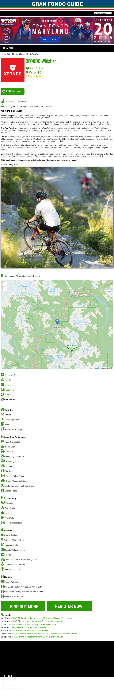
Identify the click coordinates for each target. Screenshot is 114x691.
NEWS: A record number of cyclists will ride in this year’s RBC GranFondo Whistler (44, 633)
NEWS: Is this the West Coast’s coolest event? (30, 630)
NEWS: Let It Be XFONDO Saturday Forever (29, 627)
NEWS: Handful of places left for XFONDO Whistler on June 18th (37, 637)
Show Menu (8, 48)
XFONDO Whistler (34, 54)
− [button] (5, 289)
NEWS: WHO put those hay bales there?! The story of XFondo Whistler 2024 (42, 618)
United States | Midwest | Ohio (13, 54)
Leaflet (97, 368)
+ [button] (5, 284)
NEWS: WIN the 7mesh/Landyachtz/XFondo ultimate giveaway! (37, 621)
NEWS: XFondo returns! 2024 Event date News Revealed (34, 624)
